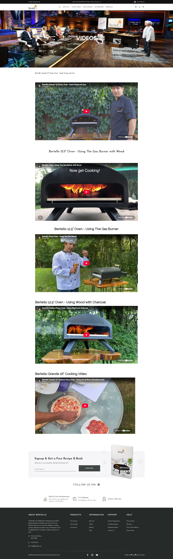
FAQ (90, 530)
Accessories (73, 527)
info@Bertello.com (36, 546)
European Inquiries (113, 527)
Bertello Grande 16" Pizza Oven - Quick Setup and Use (55, 73)
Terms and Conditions (133, 527)
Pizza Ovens (73, 521)
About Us (91, 521)
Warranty (129, 524)
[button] (59, 7)
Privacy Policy (130, 521)
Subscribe (89, 468)
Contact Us (111, 530)
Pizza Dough (73, 524)
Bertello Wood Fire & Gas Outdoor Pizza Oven (46, 555)
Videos (91, 524)
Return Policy (130, 530)
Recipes (91, 527)
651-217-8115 (34, 542)
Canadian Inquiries (113, 524)
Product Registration (34, 2)
